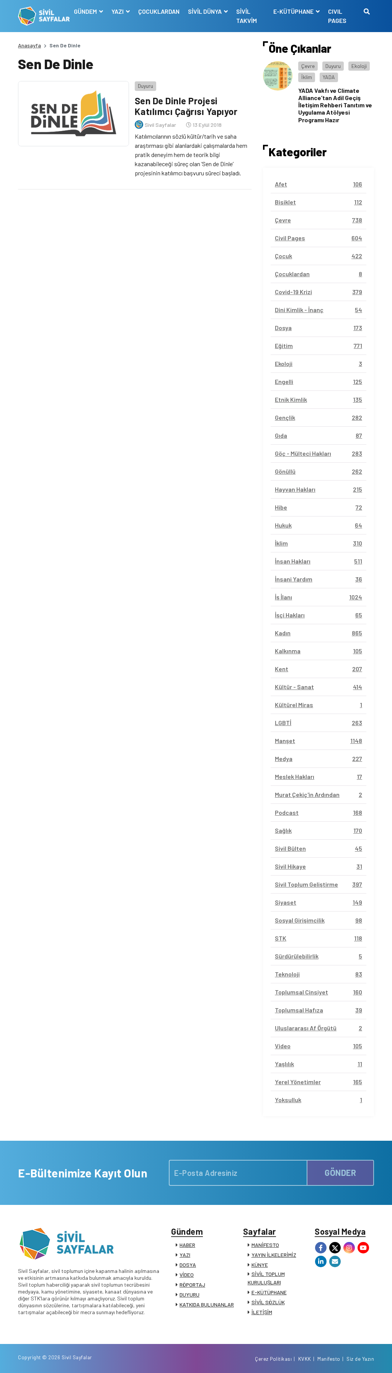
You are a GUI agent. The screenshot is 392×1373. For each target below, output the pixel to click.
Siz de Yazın (360, 1359)
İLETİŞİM (262, 1312)
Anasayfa (29, 45)
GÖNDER (340, 1172)
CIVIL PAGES (337, 16)
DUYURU (189, 1294)
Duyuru (145, 86)
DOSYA (188, 1264)
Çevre (308, 66)
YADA (329, 77)
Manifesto (328, 1359)
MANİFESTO (265, 1245)
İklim (306, 77)
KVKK (304, 1359)
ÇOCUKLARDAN (159, 11)
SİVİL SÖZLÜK (268, 1302)
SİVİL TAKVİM (246, 16)
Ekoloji (359, 66)
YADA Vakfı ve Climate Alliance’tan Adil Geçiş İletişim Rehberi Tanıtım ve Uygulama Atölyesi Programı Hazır (335, 105)
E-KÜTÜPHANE (269, 1292)
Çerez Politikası (273, 1359)
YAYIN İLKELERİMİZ (274, 1255)
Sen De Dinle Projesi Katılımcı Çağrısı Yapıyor (186, 106)
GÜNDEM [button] (86, 11)
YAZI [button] (118, 11)
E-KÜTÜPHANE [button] (294, 11)
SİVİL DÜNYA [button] (205, 11)
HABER (187, 1245)
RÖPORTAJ (192, 1284)
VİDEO (187, 1274)
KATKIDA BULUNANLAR (207, 1304)
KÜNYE (260, 1264)
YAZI (185, 1255)
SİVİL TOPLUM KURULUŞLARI (266, 1278)
